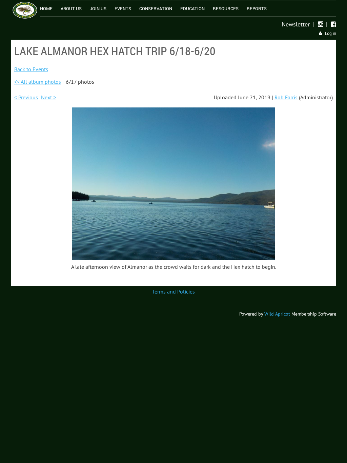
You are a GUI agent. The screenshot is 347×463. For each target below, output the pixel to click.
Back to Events (31, 69)
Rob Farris (286, 97)
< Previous (26, 97)
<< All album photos (37, 81)
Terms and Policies (173, 291)
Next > (48, 97)
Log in (330, 33)
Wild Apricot (277, 314)
